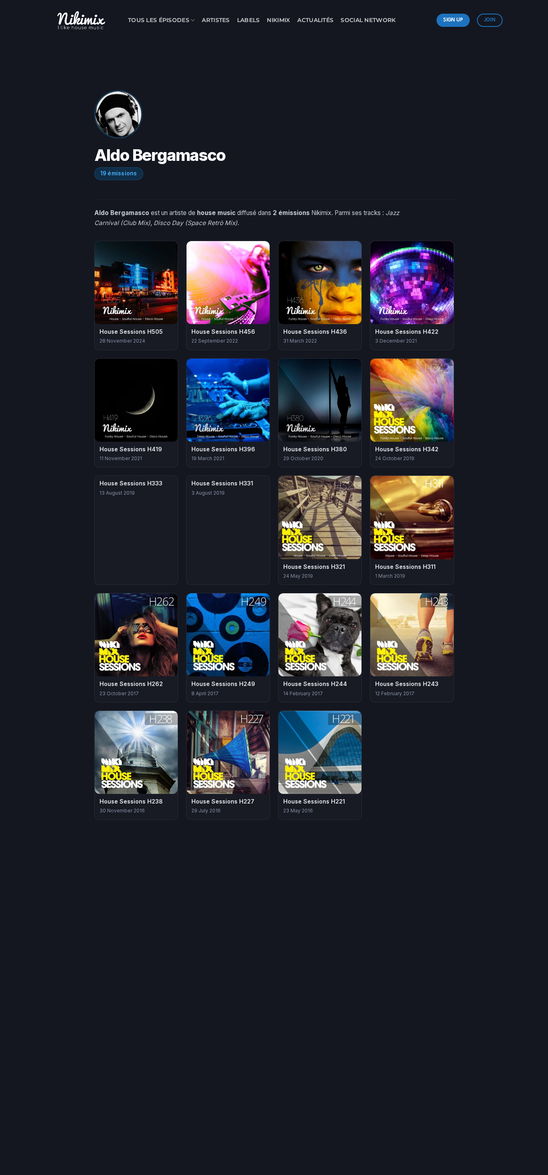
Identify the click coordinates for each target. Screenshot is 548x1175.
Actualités (315, 20)
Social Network (368, 20)
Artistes (215, 20)
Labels (248, 20)
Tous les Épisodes (158, 20)
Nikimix (278, 20)
